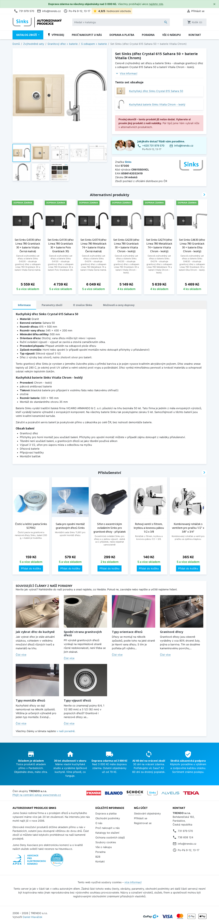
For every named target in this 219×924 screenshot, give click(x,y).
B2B (97, 856)
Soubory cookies (105, 842)
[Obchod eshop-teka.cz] (191, 793)
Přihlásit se (140, 818)
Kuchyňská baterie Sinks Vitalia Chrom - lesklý (157, 104)
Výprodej (55, 35)
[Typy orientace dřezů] (133, 611)
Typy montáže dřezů (30, 700)
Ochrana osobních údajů (110, 837)
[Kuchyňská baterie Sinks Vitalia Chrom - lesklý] (120, 104)
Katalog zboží (27, 35)
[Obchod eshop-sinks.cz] (152, 793)
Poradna (148, 35)
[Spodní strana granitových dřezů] (85, 611)
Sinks (128, 161)
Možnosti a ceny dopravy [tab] (119, 305)
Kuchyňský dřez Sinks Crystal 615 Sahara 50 (156, 91)
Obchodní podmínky (107, 818)
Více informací (128, 73)
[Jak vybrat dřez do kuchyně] (37, 611)
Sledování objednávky (147, 813)
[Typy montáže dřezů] (37, 680)
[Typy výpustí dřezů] (85, 680)
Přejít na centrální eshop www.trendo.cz (37, 795)
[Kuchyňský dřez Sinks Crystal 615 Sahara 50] (120, 91)
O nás (98, 823)
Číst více (21, 654)
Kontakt (195, 35)
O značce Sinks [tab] (82, 305)
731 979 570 (24, 11)
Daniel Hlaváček (32, 917)
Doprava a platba (122, 35)
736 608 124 (185, 837)
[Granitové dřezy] (181, 611)
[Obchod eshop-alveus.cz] (170, 793)
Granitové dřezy (171, 632)
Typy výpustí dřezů (77, 700)
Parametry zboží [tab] (52, 305)
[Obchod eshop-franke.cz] (93, 793)
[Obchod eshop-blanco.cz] (114, 793)
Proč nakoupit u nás (87, 35)
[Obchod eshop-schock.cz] (134, 793)
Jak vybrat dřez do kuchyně (35, 632)
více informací (133, 882)
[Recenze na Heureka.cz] (57, 861)
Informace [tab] (24, 305)
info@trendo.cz (49, 11)
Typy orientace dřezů (127, 632)
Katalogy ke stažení (107, 832)
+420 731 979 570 (153, 145)
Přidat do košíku (31, 568)
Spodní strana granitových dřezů (83, 633)
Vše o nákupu (171, 35)
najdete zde (156, 4)
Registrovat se (143, 823)
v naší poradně (66, 731)
